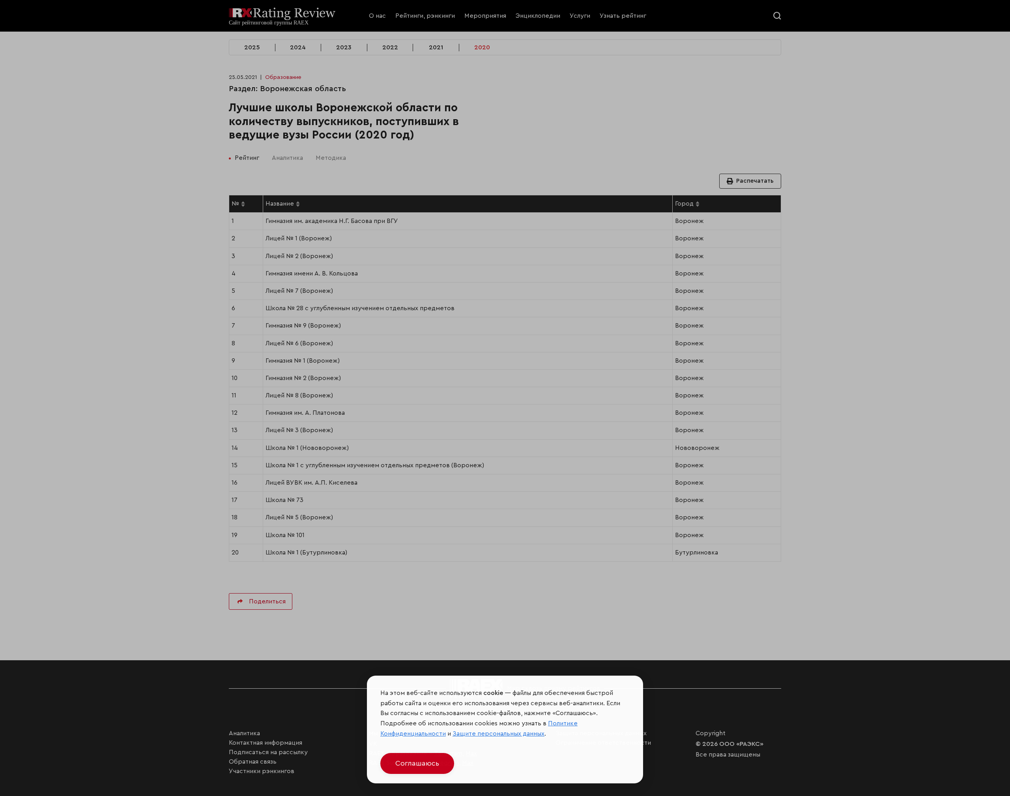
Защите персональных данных (498, 733)
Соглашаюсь (417, 763)
